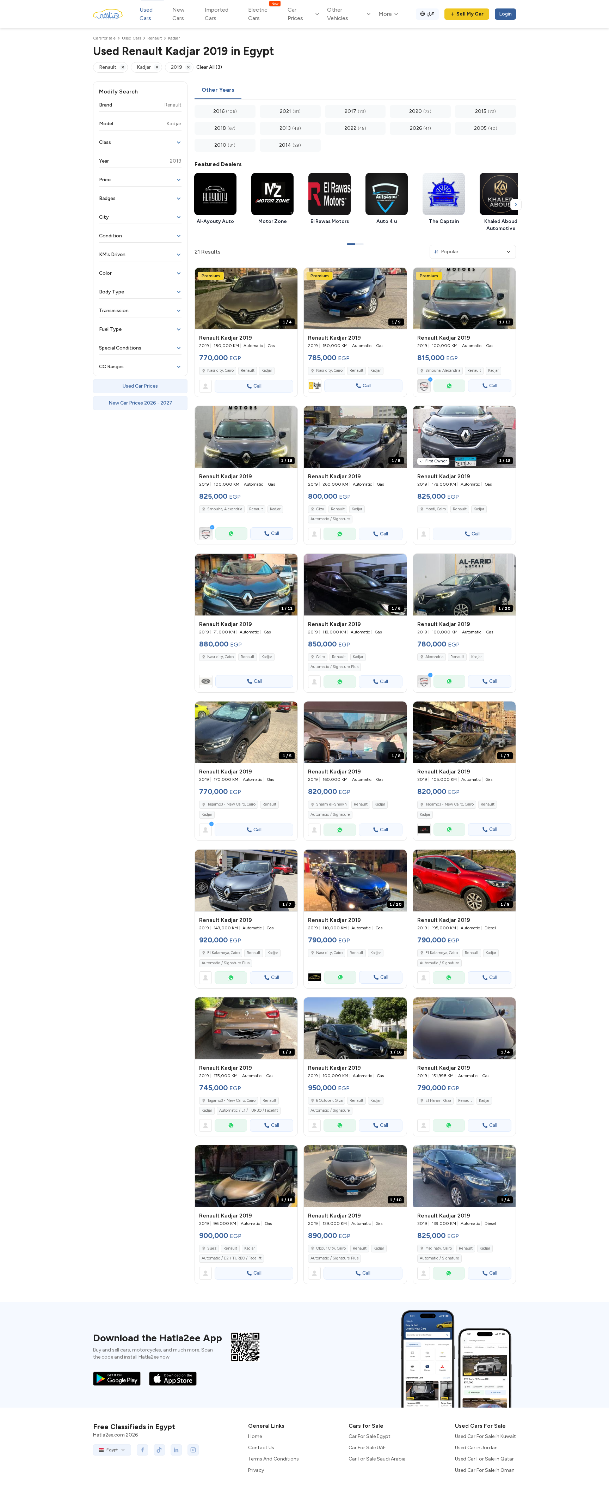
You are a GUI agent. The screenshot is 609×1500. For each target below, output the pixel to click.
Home (255, 1436)
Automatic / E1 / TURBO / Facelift (248, 1110)
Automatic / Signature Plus (334, 666)
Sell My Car (470, 14)
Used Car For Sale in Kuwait (485, 1436)
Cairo (320, 657)
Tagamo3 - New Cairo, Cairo (231, 804)
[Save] (289, 276)
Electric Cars (263, 14)
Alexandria (434, 657)
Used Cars (146, 14)
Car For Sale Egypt (369, 1436)
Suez (211, 1248)
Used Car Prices (140, 386)
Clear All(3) (209, 67)
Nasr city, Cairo (220, 370)
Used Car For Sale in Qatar (484, 1459)
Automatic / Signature (330, 519)
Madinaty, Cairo (438, 1248)
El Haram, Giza (438, 1100)
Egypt (112, 1449)
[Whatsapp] (449, 385)
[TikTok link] (159, 1450)
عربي (430, 13)
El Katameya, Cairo (223, 953)
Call (257, 386)
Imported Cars (216, 14)
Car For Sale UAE (367, 1448)
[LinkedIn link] (176, 1450)
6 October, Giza (329, 1100)
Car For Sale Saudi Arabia (377, 1459)
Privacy (256, 1470)
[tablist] (355, 90)
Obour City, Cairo (331, 1248)
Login (505, 14)
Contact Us (261, 1448)
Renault (247, 370)
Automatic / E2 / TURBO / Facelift (232, 1258)
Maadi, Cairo (435, 509)
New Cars (178, 14)
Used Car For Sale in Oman (485, 1470)
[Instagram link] (193, 1450)
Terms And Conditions (273, 1459)
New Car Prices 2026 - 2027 (140, 403)
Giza (320, 509)
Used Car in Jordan (476, 1448)
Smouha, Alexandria (442, 370)
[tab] (218, 90)
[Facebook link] (142, 1450)
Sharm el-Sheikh (331, 804)
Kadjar (267, 370)
